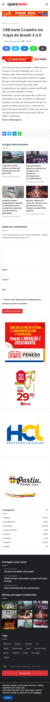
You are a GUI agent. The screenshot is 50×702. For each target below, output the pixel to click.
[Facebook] (6, 48)
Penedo (7, 542)
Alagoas (7, 518)
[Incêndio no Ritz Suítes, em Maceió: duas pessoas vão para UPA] (13, 157)
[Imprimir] (43, 48)
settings (37, 692)
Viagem (6, 657)
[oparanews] (17, 4)
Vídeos (6, 546)
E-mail (5, 280)
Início (6, 23)
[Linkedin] (25, 48)
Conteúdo (28, 644)
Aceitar (7, 698)
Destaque (15, 23)
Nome (5, 270)
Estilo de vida (17, 648)
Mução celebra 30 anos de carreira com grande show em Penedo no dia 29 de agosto (36, 205)
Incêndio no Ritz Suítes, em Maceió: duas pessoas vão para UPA (11, 169)
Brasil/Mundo (9, 522)
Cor (37, 644)
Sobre (25, 653)
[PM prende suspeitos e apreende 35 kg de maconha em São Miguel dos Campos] (25, 614)
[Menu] (3, 5)
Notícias (7, 538)
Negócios (15, 653)
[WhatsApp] (34, 48)
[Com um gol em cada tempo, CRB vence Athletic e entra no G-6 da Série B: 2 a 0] (9, 605)
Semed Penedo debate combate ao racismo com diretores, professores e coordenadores (36, 172)
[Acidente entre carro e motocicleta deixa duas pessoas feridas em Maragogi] (40, 623)
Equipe (6, 648)
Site (4, 289)
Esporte (7, 534)
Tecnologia (35, 653)
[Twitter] (15, 48)
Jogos (28, 648)
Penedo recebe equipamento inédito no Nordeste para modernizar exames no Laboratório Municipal (12, 206)
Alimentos (7, 644)
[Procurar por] (46, 5)
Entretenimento (10, 530)
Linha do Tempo (40, 648)
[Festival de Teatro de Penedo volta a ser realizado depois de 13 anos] (9, 624)
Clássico (18, 644)
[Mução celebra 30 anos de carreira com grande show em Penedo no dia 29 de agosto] (37, 192)
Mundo (6, 653)
